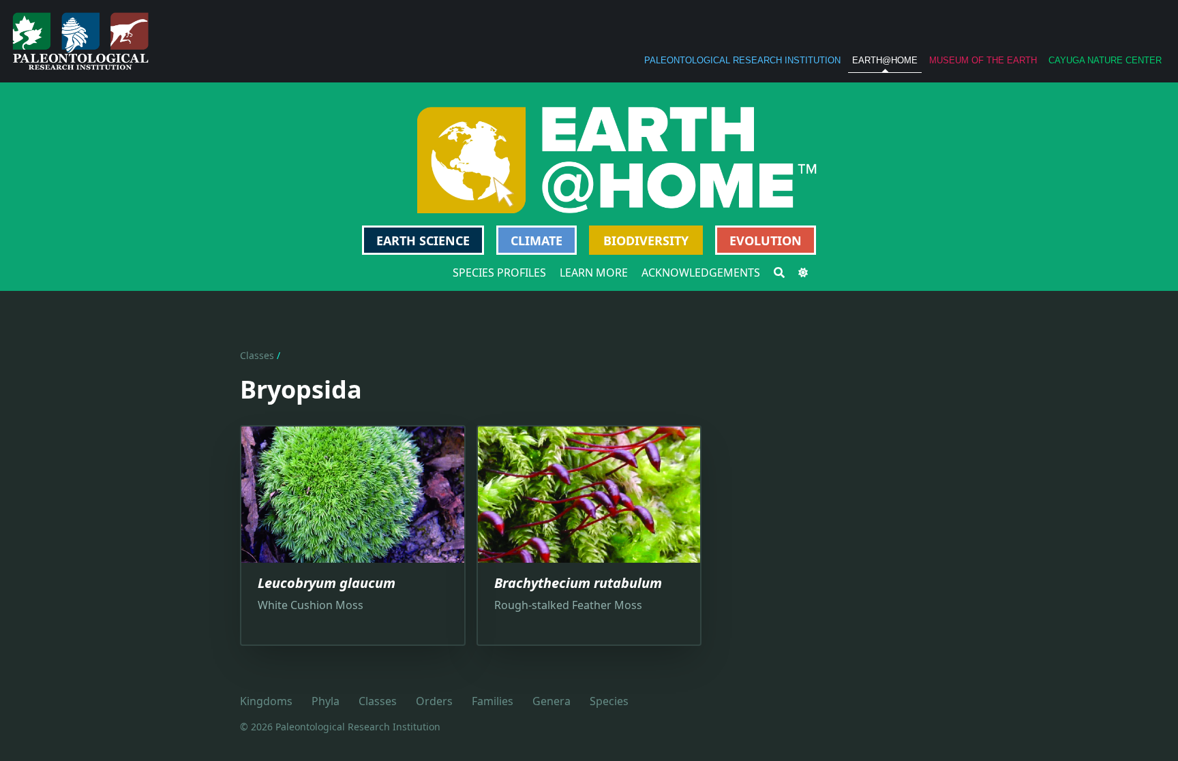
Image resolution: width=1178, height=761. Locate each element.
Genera (551, 701)
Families (492, 701)
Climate (536, 240)
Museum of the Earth (983, 60)
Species (609, 701)
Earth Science (423, 240)
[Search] (779, 272)
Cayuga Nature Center (1105, 60)
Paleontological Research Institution (742, 60)
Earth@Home (885, 60)
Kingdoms (266, 701)
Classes (257, 355)
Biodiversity (646, 240)
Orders (434, 701)
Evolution (765, 240)
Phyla (325, 701)
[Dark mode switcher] (803, 272)
